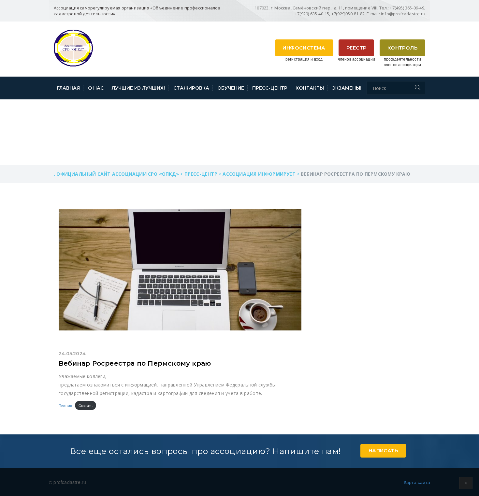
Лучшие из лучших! (138, 88)
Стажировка (191, 88)
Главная (68, 88)
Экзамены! (346, 88)
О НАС (96, 88)
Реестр (356, 48)
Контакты (310, 88)
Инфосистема (304, 48)
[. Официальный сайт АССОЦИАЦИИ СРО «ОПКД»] (73, 47)
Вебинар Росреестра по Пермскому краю (135, 363)
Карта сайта (417, 482)
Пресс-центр (269, 88)
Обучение (230, 88)
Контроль (402, 48)
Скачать (86, 405)
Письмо (65, 405)
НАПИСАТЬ (383, 450)
